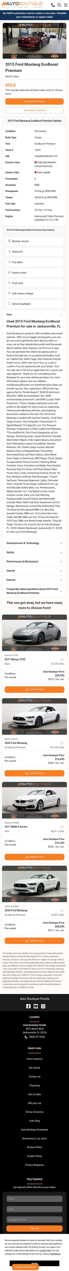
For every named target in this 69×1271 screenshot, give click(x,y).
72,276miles (57, 663)
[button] (53, 5)
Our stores (34, 1067)
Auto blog (34, 1120)
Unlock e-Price (36, 689)
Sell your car (34, 1103)
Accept (34, 1263)
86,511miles (57, 831)
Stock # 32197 (11, 739)
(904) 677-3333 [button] (37, 1036)
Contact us (34, 1076)
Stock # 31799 (11, 655)
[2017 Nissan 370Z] (34, 632)
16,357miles (57, 914)
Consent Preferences (25, 1267)
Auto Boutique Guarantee (34, 1129)
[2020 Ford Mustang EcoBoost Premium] (34, 716)
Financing (34, 1085)
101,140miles (57, 747)
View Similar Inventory (35, 110)
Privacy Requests (34, 1165)
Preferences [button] (55, 1254)
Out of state (34, 1094)
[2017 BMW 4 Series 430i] (34, 800)
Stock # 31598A (12, 823)
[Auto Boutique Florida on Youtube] (34, 1006)
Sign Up (34, 1228)
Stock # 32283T (12, 906)
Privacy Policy (34, 1147)
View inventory (34, 1058)
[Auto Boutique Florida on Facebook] (27, 1006)
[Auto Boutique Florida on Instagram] (42, 1006)
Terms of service (34, 1111)
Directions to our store (34, 1138)
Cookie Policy (34, 1156)
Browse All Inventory (34, 101)
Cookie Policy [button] (45, 1250)
